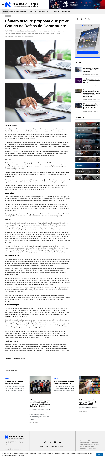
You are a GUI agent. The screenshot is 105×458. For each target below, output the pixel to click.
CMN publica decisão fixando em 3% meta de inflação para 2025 (88, 402)
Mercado (8, 16)
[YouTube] (85, 19)
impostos (8, 358)
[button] (3, 4)
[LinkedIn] (89, 19)
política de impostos (19, 358)
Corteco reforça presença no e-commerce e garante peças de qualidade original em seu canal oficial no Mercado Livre (91, 93)
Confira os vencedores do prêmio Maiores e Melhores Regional (91, 80)
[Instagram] (81, 19)
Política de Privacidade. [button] (17, 455)
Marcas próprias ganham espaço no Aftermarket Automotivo (91, 69)
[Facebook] (77, 19)
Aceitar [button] (100, 454)
